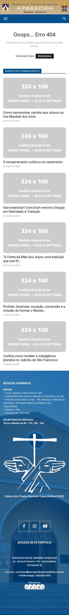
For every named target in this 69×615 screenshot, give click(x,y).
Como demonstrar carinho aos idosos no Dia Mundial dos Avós (33, 114)
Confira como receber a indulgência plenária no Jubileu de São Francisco (30, 358)
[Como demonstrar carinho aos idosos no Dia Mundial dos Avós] (34, 93)
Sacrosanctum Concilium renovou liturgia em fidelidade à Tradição (34, 209)
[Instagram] (34, 526)
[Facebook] (24, 526)
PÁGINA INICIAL (44, 56)
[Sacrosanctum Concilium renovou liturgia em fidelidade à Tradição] (34, 188)
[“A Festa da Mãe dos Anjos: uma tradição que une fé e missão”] (34, 237)
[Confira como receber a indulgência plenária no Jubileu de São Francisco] (34, 336)
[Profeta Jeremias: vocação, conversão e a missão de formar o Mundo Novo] (34, 287)
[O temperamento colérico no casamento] (34, 142)
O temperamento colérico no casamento (33, 162)
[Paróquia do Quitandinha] (34, 7)
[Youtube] (45, 526)
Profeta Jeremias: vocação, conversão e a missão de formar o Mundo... (34, 308)
